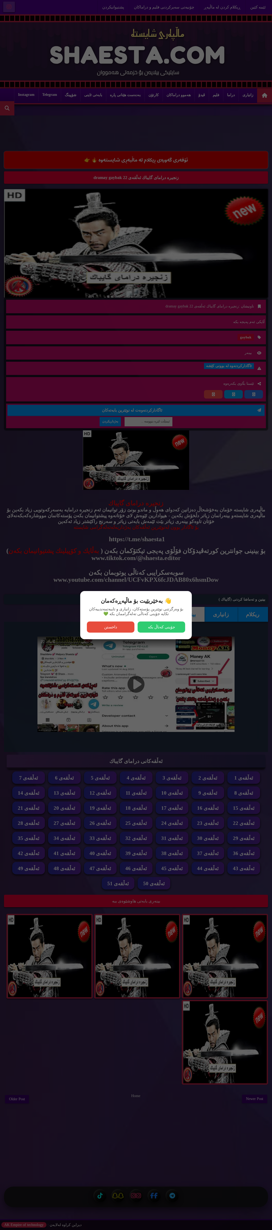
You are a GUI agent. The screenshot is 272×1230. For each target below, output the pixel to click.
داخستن (110, 627)
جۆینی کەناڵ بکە (161, 627)
